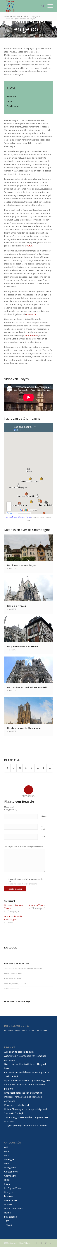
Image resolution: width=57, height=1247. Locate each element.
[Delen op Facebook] (7, 768)
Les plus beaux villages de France (18, 517)
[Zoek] (41, 6)
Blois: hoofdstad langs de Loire (15, 983)
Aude (7, 1151)
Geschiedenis (13, 106)
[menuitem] (41, 6)
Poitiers (8, 1204)
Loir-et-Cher (10, 1200)
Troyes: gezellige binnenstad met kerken (25, 1125)
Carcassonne (11, 1171)
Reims (7, 1212)
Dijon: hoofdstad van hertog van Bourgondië (27, 1080)
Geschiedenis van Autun (12, 978)
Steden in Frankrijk (13, 1113)
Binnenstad (12, 96)
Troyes (8, 1224)
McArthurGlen (31, 335)
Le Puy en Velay (12, 1187)
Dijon (7, 1179)
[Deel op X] (19, 768)
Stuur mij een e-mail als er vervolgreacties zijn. (26, 880)
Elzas (7, 1183)
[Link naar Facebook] (37, 1243)
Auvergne (9, 1159)
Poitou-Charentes (13, 1208)
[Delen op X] (14, 768)
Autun (29, 245)
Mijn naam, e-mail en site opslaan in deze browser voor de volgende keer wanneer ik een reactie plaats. (27, 849)
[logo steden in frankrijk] (23, 6)
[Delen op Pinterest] (32, 768)
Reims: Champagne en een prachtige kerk (25, 1109)
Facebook (10, 947)
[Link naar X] (41, 1243)
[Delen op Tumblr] (44, 768)
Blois (6, 1163)
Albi (6, 1147)
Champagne (10, 1175)
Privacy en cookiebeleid (16, 1104)
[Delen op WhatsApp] (26, 768)
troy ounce (31, 314)
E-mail (43, 829)
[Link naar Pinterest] (46, 1243)
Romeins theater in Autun (13, 973)
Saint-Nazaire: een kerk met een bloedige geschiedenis (23, 968)
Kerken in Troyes (37, 905)
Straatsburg (10, 1216)
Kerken (10, 101)
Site (43, 836)
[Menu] (48, 6)
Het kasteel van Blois (11, 988)
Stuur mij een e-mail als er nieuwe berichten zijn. (23, 885)
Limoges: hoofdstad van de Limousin (23, 1092)
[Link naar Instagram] (50, 1243)
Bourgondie (10, 1167)
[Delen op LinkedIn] (38, 768)
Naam (44, 817)
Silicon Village (24, 1243)
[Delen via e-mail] (50, 768)
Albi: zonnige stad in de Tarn (19, 1051)
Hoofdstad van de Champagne (13, 918)
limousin (8, 1196)
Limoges (8, 1192)
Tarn (6, 1220)
